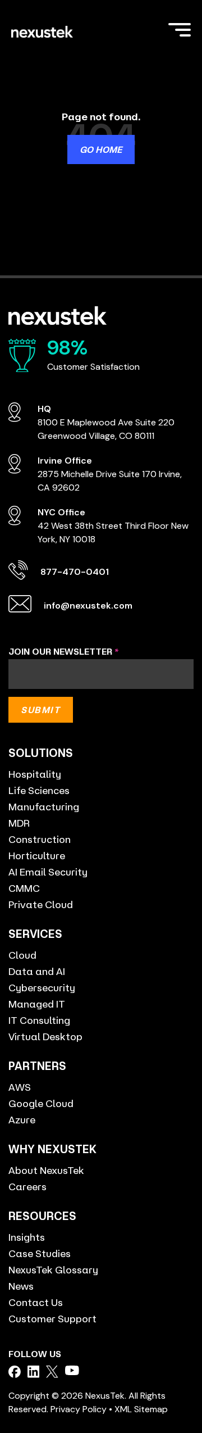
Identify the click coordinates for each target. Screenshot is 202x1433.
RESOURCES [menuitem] (42, 1215)
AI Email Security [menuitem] (48, 871)
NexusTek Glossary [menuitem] (53, 1269)
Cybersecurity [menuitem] (41, 987)
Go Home (101, 149)
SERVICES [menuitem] (35, 933)
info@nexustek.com (88, 605)
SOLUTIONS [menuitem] (40, 752)
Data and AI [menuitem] (36, 971)
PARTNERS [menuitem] (37, 1065)
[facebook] (14, 1372)
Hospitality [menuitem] (34, 773)
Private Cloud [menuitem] (40, 904)
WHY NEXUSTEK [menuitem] (52, 1148)
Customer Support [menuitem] (52, 1318)
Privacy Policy (78, 1409)
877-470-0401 (74, 572)
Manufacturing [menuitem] (43, 806)
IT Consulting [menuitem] (39, 1020)
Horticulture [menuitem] (36, 855)
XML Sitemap (141, 1409)
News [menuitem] (21, 1285)
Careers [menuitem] (27, 1186)
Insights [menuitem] (26, 1236)
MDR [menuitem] (19, 822)
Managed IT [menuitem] (36, 1003)
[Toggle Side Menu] (179, 28)
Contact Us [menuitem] (35, 1302)
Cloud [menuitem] (22, 954)
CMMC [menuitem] (24, 888)
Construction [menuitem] (39, 839)
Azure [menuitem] (21, 1119)
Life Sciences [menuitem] (39, 790)
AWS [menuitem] (19, 1086)
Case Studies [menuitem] (39, 1253)
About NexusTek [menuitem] (46, 1170)
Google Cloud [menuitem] (41, 1103)
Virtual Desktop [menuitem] (45, 1036)
